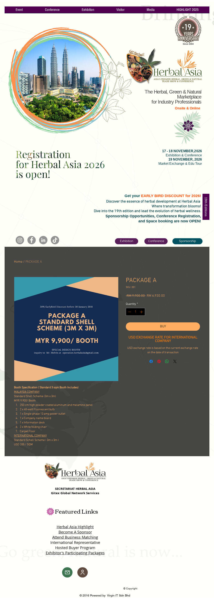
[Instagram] (20, 240)
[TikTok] (55, 240)
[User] (82, 572)
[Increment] (141, 311)
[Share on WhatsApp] (166, 361)
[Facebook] (31, 240)
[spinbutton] (135, 311)
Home (18, 262)
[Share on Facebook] (151, 361)
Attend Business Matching (75, 537)
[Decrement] (129, 311)
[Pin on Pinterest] (159, 361)
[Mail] (67, 572)
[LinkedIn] (43, 240)
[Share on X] (174, 361)
